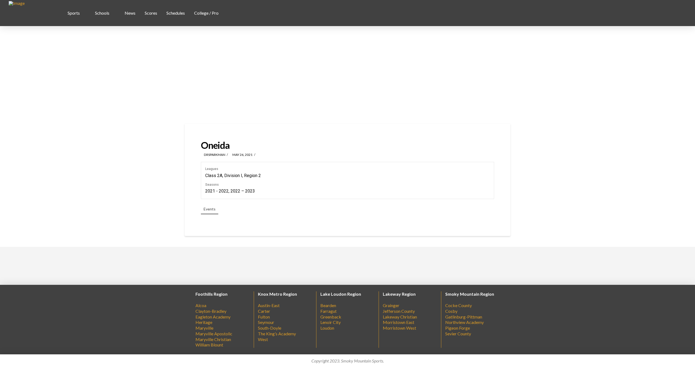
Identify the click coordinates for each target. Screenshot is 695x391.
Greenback (330, 316)
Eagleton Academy (212, 316)
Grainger (391, 305)
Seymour (266, 322)
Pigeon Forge (457, 327)
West (263, 339)
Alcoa (200, 305)
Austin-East (269, 305)
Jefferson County (399, 311)
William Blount (209, 344)
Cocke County (458, 305)
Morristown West (399, 327)
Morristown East (398, 322)
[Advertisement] (347, 75)
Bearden (328, 305)
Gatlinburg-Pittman (463, 316)
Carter (264, 311)
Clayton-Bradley (210, 311)
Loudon (327, 327)
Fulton (264, 316)
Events (210, 209)
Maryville (204, 327)
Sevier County (458, 333)
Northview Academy (464, 322)
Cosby (451, 311)
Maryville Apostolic (213, 333)
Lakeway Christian (400, 316)
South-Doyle (269, 327)
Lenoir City (330, 322)
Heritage (203, 322)
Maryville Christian (213, 339)
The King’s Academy (277, 333)
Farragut (328, 311)
